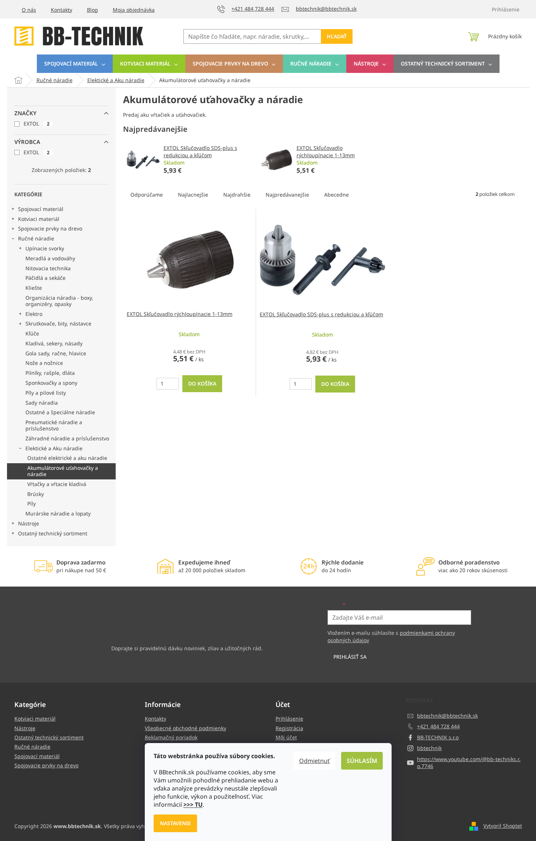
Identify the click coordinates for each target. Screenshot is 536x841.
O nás (29, 9)
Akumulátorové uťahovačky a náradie (62, 471)
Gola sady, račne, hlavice (55, 353)
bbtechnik (429, 748)
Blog (92, 9)
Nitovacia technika (48, 268)
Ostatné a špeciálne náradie (60, 412)
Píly (31, 503)
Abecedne (336, 194)
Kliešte (33, 287)
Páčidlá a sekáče (45, 277)
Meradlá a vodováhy (50, 258)
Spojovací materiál (40, 208)
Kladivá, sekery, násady (54, 343)
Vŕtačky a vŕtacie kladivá (56, 484)
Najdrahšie (237, 194)
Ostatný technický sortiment (52, 533)
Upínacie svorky (44, 248)
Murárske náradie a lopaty (58, 513)
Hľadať (337, 36)
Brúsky (35, 493)
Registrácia (289, 728)
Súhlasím (362, 761)
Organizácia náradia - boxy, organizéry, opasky (59, 300)
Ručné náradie (36, 238)
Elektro (33, 313)
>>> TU (193, 804)
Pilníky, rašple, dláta (50, 372)
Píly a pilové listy (45, 392)
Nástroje (28, 523)
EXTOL (36, 123)
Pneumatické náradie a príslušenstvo (53, 425)
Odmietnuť (314, 761)
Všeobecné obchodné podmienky (185, 728)
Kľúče (32, 333)
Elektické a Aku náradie (54, 448)
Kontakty (61, 9)
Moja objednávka (134, 9)
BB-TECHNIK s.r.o (438, 737)
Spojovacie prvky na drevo (50, 228)
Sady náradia (41, 402)
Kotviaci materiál (38, 218)
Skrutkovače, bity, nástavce (58, 323)
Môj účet (286, 737)
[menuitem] (75, 63)
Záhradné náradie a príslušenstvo (67, 438)
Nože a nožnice (44, 362)
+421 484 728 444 (438, 726)
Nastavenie (175, 823)
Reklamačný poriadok (171, 737)
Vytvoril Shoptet (502, 825)
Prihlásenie (289, 718)
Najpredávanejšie (287, 194)
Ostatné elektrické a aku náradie (67, 457)
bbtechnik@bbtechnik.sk (447, 715)
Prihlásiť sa (350, 656)
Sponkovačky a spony (51, 382)
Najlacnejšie (193, 194)
